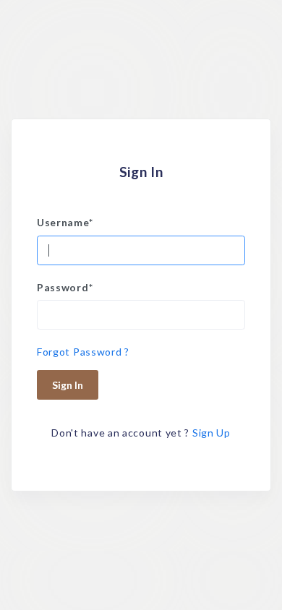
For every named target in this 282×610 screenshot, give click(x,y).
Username (65, 222)
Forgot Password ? (83, 351)
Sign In (67, 385)
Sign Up (211, 432)
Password (65, 287)
